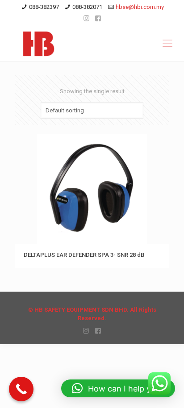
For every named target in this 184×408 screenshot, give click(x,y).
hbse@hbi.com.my (140, 7)
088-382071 (87, 7)
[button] (118, 388)
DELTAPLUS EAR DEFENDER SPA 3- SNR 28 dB (84, 254)
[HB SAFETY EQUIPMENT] (92, 43)
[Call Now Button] (21, 389)
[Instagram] (86, 18)
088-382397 (44, 7)
